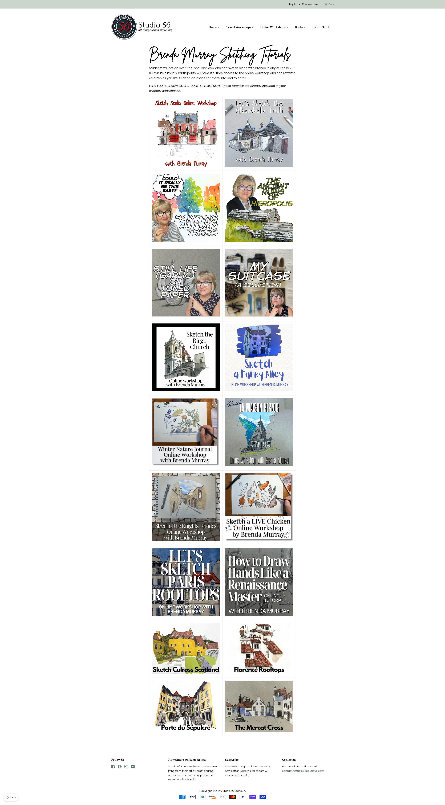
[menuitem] (215, 27)
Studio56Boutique (233, 791)
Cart (331, 4)
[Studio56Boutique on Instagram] (126, 767)
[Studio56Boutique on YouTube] (133, 767)
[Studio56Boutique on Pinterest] (120, 767)
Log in (292, 4)
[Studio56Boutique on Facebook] (113, 767)
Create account (310, 4)
